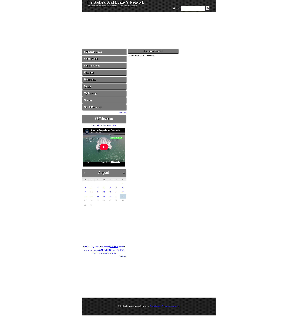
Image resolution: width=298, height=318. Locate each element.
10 (91, 192)
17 (91, 196)
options (90, 250)
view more (122, 112)
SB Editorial (90, 58)
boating (91, 247)
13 (110, 192)
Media (87, 86)
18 (98, 196)
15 (123, 192)
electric (106, 247)
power (96, 250)
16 (85, 196)
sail (101, 249)
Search (176, 8)
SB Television (92, 65)
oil (124, 247)
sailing (108, 250)
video (114, 253)
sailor (114, 250)
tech (102, 253)
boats (97, 247)
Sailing (88, 100)
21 (116, 196)
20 (110, 196)
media (121, 247)
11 (98, 192)
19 (104, 196)
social (98, 253)
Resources (90, 79)
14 (116, 192)
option (86, 250)
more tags (122, 256)
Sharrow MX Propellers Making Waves (104, 125)
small (94, 253)
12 (104, 192)
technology (108, 253)
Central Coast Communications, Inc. (164, 306)
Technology (90, 93)
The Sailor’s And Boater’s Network (115, 2)
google (113, 246)
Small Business (93, 107)
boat (85, 246)
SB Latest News (93, 51)
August (103, 173)
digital (101, 247)
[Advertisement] (130, 31)
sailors (120, 250)
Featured (89, 72)
